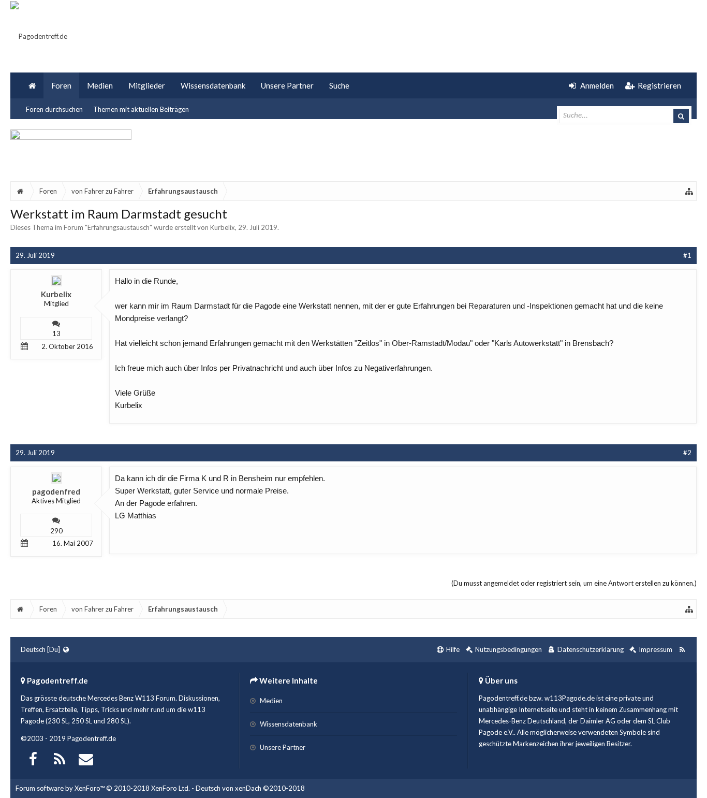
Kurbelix (222, 227)
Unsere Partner (287, 85)
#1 (687, 255)
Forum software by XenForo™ (103, 788)
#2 (687, 452)
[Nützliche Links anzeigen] (689, 191)
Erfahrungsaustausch (118, 227)
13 (56, 333)
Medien (100, 85)
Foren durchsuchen (54, 109)
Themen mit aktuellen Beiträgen (141, 109)
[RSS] (59, 758)
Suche (339, 85)
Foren (61, 85)
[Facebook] (33, 758)
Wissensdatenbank (213, 85)
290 (56, 531)
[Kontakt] (85, 758)
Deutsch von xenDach (250, 788)
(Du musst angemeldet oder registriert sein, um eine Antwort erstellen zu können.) (574, 583)
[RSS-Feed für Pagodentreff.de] (682, 650)
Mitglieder (146, 85)
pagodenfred (56, 491)
